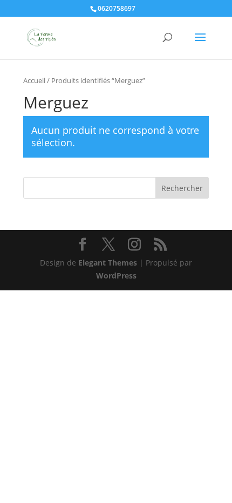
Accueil (34, 80)
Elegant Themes (107, 262)
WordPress (116, 275)
